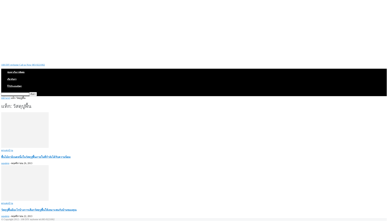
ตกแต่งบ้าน (7, 150)
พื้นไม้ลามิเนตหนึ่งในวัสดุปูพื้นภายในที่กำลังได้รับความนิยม (36, 157)
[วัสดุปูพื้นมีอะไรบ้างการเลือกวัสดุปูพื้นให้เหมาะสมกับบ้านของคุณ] (25, 200)
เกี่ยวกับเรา (12, 79)
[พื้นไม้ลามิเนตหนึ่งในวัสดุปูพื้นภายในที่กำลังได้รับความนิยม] (25, 147)
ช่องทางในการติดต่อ (16, 72)
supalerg (5, 163)
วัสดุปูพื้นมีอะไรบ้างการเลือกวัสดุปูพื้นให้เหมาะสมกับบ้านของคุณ (39, 210)
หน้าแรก (5, 98)
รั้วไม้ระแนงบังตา (14, 86)
